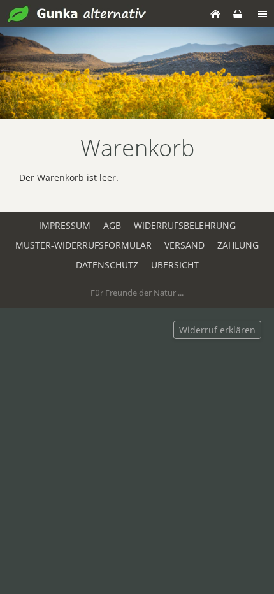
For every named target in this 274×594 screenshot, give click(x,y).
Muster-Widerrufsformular (83, 245)
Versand (184, 245)
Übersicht (175, 265)
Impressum (64, 225)
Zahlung (238, 245)
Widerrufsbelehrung (185, 225)
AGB (112, 225)
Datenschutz (107, 265)
